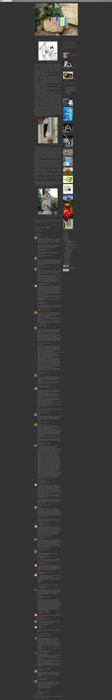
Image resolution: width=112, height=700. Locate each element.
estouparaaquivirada (41, 652)
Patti (38, 256)
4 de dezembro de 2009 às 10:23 (44, 343)
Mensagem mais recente (39, 696)
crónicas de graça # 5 (40, 39)
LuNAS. (39, 483)
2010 (65, 238)
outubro (67, 253)
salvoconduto (40, 250)
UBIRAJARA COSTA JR (42, 387)
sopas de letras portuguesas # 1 (71, 247)
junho (66, 257)
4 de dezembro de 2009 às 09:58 (44, 309)
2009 (65, 239)
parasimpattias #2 (68, 251)
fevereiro (67, 262)
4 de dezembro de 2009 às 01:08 (44, 255)
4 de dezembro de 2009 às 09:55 (44, 302)
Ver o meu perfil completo (72, 54)
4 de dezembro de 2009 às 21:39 (44, 572)
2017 (65, 232)
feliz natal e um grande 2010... (71, 241)
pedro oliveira (40, 284)
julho (66, 256)
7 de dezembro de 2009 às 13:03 (44, 692)
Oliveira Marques (44, 76)
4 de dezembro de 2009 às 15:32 (44, 504)
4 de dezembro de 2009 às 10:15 (44, 325)
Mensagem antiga (58, 696)
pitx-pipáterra (68, 92)
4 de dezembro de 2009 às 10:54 (44, 386)
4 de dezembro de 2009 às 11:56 (44, 412)
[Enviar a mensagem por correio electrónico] (48, 227)
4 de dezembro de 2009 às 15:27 (44, 482)
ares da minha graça (56, 5)
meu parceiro (41, 219)
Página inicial (49, 696)
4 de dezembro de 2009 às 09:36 (44, 266)
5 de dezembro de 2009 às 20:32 (44, 669)
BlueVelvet (40, 573)
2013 (65, 234)
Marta (39, 625)
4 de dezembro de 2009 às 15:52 (44, 549)
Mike (38, 613)
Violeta (39, 619)
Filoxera (39, 563)
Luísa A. (39, 524)
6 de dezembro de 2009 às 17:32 (44, 678)
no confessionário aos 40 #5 (70, 244)
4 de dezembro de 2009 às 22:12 (44, 596)
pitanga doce (68, 91)
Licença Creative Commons (68, 268)
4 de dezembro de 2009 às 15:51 (44, 537)
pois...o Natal (67, 243)
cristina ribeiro (40, 587)
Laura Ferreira (40, 303)
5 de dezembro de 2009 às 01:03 (44, 618)
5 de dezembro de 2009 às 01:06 (44, 624)
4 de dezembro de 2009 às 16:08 (44, 556)
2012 (65, 235)
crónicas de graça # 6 (69, 242)
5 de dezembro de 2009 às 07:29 (44, 651)
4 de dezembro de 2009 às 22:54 (44, 612)
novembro (67, 252)
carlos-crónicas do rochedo (71, 87)
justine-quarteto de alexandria (71, 89)
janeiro (66, 263)
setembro (67, 254)
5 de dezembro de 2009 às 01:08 (44, 635)
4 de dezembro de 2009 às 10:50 (44, 372)
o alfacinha (38, 229)
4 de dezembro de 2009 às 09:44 (44, 283)
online (64, 95)
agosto (66, 255)
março (66, 261)
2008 (65, 264)
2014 (65, 233)
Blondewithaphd (40, 557)
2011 (65, 236)
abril (66, 260)
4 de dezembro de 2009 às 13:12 (44, 443)
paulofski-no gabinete (70, 90)
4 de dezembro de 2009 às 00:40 (44, 249)
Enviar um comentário (39, 694)
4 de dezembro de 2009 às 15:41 (44, 523)
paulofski (39, 444)
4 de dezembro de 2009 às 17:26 (44, 562)
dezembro (67, 240)
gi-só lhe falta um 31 (69, 88)
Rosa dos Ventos (41, 679)
